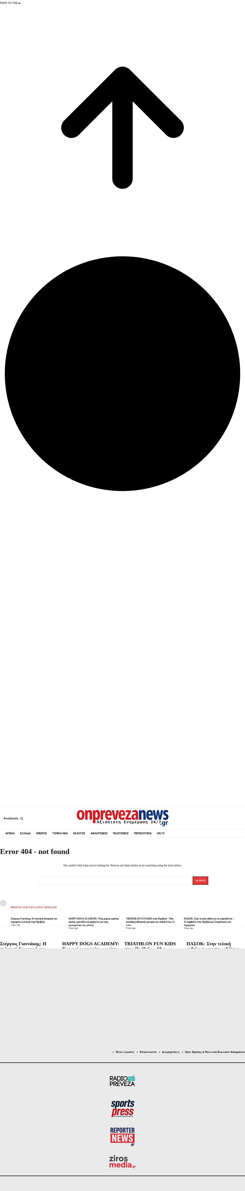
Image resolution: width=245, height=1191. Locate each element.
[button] (14, 818)
